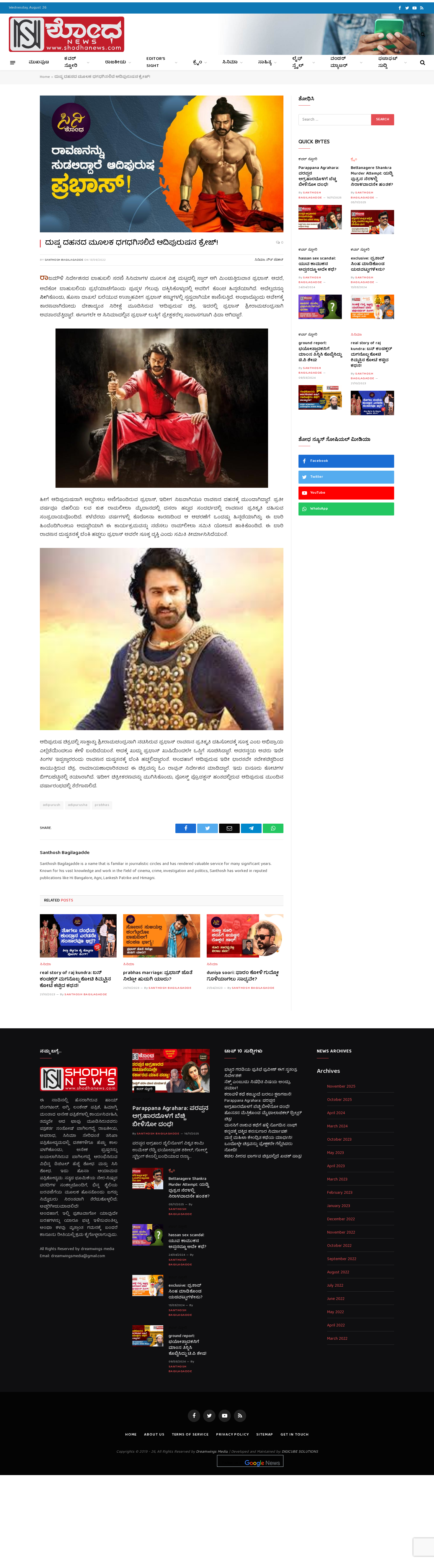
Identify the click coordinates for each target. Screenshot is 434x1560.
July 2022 (335, 1286)
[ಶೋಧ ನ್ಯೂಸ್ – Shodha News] (66, 34)
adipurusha (78, 805)
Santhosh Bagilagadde (64, 260)
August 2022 (338, 1273)
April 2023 (336, 1166)
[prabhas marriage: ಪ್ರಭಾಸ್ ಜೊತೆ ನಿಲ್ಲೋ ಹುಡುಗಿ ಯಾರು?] (161, 935)
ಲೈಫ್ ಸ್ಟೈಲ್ (298, 62)
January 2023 (338, 1206)
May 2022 (335, 1312)
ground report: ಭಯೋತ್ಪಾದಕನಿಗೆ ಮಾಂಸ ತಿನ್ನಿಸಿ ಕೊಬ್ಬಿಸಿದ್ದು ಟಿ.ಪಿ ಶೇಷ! (320, 352)
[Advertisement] (217, 1516)
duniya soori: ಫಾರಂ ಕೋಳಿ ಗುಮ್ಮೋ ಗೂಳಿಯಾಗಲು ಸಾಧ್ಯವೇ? (243, 976)
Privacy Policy (232, 1434)
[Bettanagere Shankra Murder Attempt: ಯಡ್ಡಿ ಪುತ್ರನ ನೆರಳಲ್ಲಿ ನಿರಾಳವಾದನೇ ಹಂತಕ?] (372, 222)
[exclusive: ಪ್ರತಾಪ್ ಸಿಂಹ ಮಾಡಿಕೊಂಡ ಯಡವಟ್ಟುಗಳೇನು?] (372, 307)
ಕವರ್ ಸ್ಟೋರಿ (70, 62)
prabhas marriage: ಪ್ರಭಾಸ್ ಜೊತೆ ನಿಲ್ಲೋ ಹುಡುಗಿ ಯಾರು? (157, 976)
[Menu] (12, 62)
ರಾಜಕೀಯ (115, 62)
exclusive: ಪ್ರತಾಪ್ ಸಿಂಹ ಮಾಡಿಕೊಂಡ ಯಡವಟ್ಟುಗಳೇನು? (368, 264)
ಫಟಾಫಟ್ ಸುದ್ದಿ (387, 62)
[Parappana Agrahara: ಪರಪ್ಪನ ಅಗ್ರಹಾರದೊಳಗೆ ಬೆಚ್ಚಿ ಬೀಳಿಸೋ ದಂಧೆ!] (320, 217)
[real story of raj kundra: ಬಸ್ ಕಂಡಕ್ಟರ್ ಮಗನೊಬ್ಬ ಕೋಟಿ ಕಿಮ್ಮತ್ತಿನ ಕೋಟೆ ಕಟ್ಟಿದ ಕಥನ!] (78, 935)
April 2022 (336, 1326)
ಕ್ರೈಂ (197, 62)
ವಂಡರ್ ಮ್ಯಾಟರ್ (338, 62)
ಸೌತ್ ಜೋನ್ (274, 260)
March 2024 (337, 1127)
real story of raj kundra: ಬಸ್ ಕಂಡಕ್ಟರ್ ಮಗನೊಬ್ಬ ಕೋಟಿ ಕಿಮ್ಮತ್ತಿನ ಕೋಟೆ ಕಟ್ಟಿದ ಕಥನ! (75, 979)
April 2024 (336, 1113)
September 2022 (341, 1259)
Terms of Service (190, 1434)
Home (45, 77)
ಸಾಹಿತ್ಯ (265, 62)
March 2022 (337, 1339)
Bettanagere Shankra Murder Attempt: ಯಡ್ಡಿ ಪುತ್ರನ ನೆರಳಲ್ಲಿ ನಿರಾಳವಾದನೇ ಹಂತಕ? (372, 176)
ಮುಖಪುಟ (39, 62)
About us (154, 1434)
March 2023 (337, 1180)
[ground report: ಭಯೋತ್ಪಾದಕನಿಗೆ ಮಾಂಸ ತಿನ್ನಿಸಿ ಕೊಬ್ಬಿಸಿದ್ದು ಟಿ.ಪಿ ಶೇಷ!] (320, 397)
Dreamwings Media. (212, 1452)
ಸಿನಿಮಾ (230, 62)
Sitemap (264, 1434)
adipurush (52, 805)
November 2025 (341, 1087)
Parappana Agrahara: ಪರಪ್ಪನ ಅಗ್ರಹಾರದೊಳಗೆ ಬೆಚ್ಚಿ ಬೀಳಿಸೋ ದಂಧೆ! (318, 176)
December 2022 (341, 1219)
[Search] (422, 34)
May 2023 (335, 1153)
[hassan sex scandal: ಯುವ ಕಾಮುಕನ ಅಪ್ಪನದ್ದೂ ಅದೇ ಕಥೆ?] (320, 307)
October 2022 (339, 1246)
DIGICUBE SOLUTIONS (300, 1452)
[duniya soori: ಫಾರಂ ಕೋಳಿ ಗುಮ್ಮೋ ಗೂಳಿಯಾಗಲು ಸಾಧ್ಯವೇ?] (245, 935)
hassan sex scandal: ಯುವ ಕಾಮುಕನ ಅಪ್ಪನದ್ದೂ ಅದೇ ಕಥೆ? (317, 264)
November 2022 (341, 1233)
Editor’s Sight (155, 62)
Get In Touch (294, 1434)
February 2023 (340, 1193)
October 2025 (339, 1100)
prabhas (102, 805)
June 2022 (336, 1299)
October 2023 (339, 1140)
